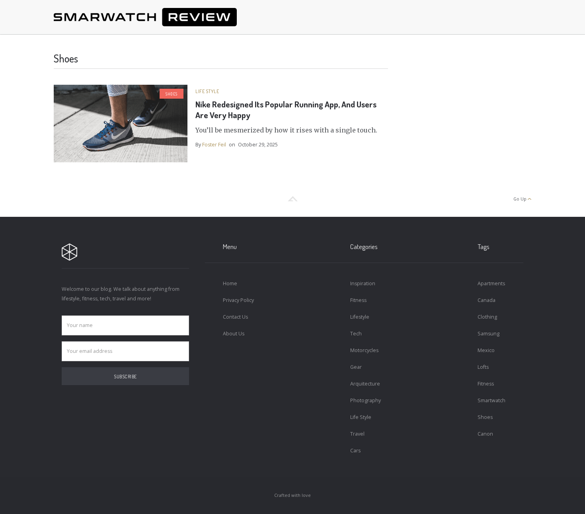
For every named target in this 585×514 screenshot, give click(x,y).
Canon (485, 433)
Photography (365, 400)
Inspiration (362, 283)
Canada (486, 300)
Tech (356, 333)
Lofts (483, 367)
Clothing (487, 316)
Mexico (486, 350)
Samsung (488, 333)
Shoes (171, 94)
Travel (357, 433)
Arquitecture (365, 383)
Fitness (358, 300)
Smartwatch (491, 400)
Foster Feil (214, 144)
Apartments (491, 283)
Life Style (207, 91)
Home (230, 283)
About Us (233, 333)
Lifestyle (359, 316)
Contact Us (235, 316)
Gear (356, 367)
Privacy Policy (238, 300)
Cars (355, 450)
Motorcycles (364, 350)
